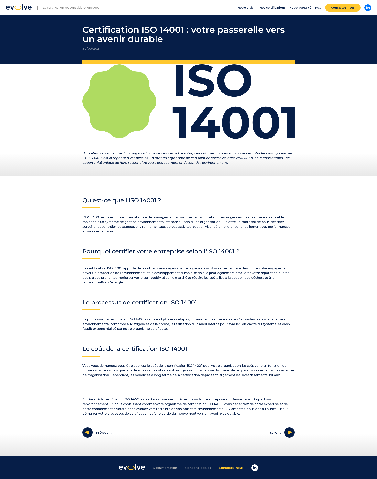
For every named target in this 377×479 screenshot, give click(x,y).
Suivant (275, 432)
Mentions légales (198, 468)
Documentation (165, 468)
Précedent (104, 432)
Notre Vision (247, 7)
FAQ (318, 7)
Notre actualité (300, 7)
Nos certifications (272, 7)
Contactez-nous (343, 7)
